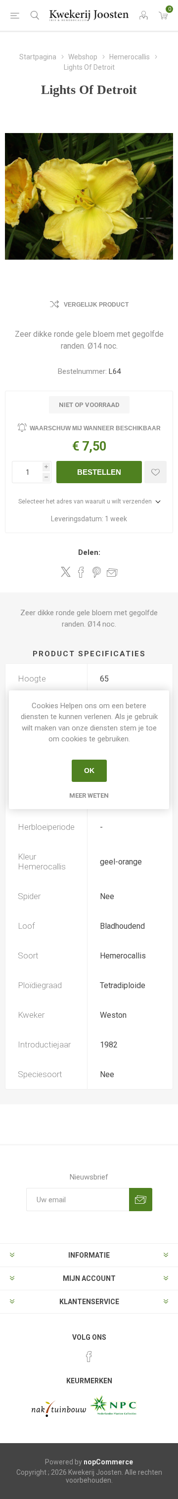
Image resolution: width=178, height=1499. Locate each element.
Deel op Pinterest (96, 572)
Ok (89, 770)
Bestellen (99, 472)
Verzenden (140, 1199)
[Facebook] (89, 1356)
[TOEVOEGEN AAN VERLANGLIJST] (155, 472)
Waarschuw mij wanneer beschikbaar (95, 428)
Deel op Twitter (66, 572)
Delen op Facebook (81, 572)
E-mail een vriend (112, 572)
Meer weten (89, 795)
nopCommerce (108, 1462)
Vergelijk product (96, 304)
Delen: (89, 552)
